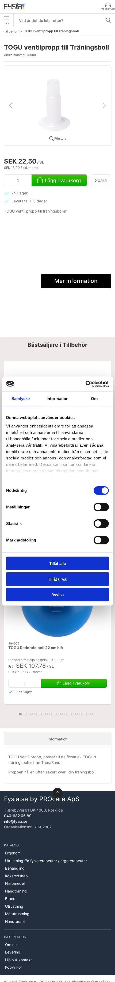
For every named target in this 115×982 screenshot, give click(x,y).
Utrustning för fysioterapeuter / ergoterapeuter (46, 860)
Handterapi (15, 921)
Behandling (15, 868)
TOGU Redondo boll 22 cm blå (35, 648)
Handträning (16, 891)
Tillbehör (11, 31)
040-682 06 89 (18, 815)
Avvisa (57, 594)
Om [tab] (94, 398)
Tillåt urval (57, 579)
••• (6, 23)
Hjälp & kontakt (18, 959)
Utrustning (14, 906)
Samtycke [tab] (20, 398)
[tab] (20, 714)
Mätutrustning (17, 913)
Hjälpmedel (15, 883)
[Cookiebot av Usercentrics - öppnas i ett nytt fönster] (85, 383)
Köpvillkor (13, 967)
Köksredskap (16, 876)
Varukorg (108, 9)
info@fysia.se (15, 821)
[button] (57, 105)
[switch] (101, 507)
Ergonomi (13, 853)
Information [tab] (57, 398)
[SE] (14, 6)
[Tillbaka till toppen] (57, 792)
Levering (12, 952)
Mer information (76, 281)
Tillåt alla (57, 563)
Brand (10, 898)
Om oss (11, 944)
